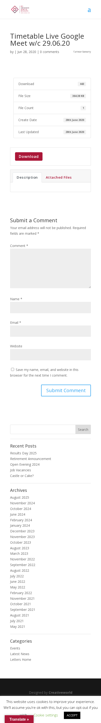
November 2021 (22, 598)
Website (16, 346)
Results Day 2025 (23, 453)
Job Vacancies (20, 470)
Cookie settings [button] (46, 715)
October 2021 (20, 604)
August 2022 (19, 570)
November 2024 (22, 503)
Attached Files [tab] (59, 177)
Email (15, 322)
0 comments (49, 51)
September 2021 (22, 609)
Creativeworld (60, 692)
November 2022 (22, 559)
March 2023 (19, 553)
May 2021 (17, 626)
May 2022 (17, 587)
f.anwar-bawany (82, 51)
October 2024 (20, 508)
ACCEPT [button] (72, 715)
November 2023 (22, 536)
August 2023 (19, 548)
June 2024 (17, 514)
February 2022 (21, 593)
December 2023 (22, 531)
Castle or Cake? (22, 475)
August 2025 (19, 497)
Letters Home (20, 659)
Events (15, 648)
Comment (19, 245)
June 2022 (17, 581)
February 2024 (21, 520)
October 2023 (20, 542)
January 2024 (20, 525)
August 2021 (19, 615)
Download (29, 156)
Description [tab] (27, 177)
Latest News (19, 654)
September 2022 (22, 565)
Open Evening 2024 (24, 464)
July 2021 (17, 621)
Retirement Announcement (30, 458)
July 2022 (17, 576)
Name (16, 299)
